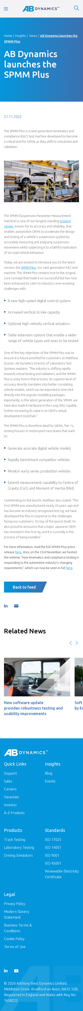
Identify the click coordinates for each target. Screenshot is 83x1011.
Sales (8, 781)
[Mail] (16, 606)
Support (10, 773)
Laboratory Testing (19, 847)
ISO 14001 (53, 847)
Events (50, 781)
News (33, 36)
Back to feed (24, 587)
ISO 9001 (52, 855)
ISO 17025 (53, 840)
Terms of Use (14, 947)
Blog (48, 773)
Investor (10, 805)
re (20, 552)
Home (8, 36)
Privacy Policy (14, 904)
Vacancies (11, 797)
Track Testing (14, 840)
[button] (71, 642)
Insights (20, 36)
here (69, 568)
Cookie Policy (14, 939)
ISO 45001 (53, 863)
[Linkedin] (6, 606)
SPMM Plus (28, 267)
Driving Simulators (18, 855)
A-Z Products (14, 813)
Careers (10, 789)
